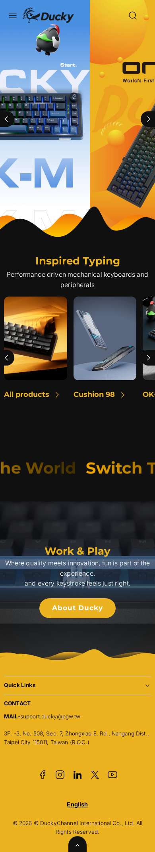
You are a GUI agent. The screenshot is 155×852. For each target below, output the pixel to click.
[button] (12, 15)
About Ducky (77, 608)
